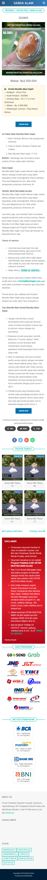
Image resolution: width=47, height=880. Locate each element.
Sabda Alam (23, 3)
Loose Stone (8, 858)
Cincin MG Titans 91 (12, 520)
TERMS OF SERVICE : (30, 270)
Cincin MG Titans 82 (35, 484)
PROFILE (10, 813)
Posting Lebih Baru (13, 531)
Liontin (23, 854)
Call (38, 428)
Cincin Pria (22, 850)
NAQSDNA (28, 876)
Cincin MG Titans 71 (35, 520)
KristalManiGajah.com (30, 281)
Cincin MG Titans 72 (12, 484)
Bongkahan (8, 850)
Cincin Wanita (8, 854)
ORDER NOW (23, 124)
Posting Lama (36, 531)
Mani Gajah (24, 858)
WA (11, 428)
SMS (24, 428)
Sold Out (7, 863)
